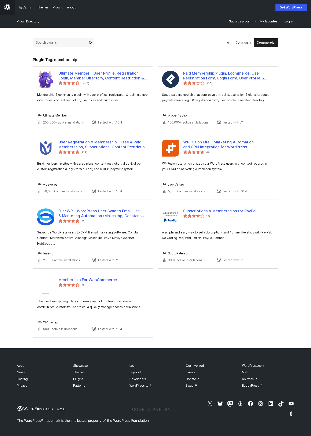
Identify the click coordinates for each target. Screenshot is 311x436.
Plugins (78, 379)
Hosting (22, 379)
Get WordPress (291, 7)
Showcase (80, 365)
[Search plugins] (90, 42)
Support (135, 372)
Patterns (79, 385)
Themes (79, 372)
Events (190, 372)
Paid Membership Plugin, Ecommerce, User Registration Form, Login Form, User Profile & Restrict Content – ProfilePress (223, 76)
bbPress (249, 379)
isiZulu (61, 409)
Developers (137, 379)
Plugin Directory (28, 21)
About (21, 365)
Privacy (22, 385)
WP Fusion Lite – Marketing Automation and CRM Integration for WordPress (218, 144)
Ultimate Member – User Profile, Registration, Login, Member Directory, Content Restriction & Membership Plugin (101, 76)
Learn (133, 365)
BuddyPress (252, 385)
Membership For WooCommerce (87, 280)
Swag (191, 385)
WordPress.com (255, 365)
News (21, 372)
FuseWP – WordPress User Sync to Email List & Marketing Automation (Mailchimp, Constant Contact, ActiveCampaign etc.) (99, 213)
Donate (193, 379)
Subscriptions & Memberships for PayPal (219, 211)
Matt (247, 372)
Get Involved (195, 365)
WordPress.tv (140, 385)
